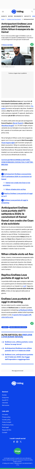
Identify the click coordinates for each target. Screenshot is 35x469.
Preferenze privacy (7, 425)
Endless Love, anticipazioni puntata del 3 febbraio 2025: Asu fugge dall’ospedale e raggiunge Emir (19, 357)
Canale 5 (5, 327)
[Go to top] (31, 463)
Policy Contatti (6, 422)
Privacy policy (6, 417)
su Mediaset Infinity (25, 310)
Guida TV (4, 16)
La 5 (24, 286)
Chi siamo (5, 414)
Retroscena (5, 405)
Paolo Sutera (8, 45)
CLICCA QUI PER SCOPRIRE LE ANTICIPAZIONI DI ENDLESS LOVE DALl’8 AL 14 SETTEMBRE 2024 (17, 162)
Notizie (10, 16)
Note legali (5, 427)
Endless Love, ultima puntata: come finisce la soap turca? (19, 343)
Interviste (5, 402)
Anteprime (5, 397)
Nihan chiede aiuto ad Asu (16, 189)
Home (3, 19)
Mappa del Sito (6, 430)
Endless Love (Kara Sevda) (14, 19)
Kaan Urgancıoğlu (8, 143)
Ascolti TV (27, 16)
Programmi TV (18, 16)
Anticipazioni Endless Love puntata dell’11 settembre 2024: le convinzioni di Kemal (16, 176)
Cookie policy (6, 419)
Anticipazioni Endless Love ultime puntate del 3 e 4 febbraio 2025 (18, 349)
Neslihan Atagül (8, 125)
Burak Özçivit (18, 123)
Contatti (4, 432)
